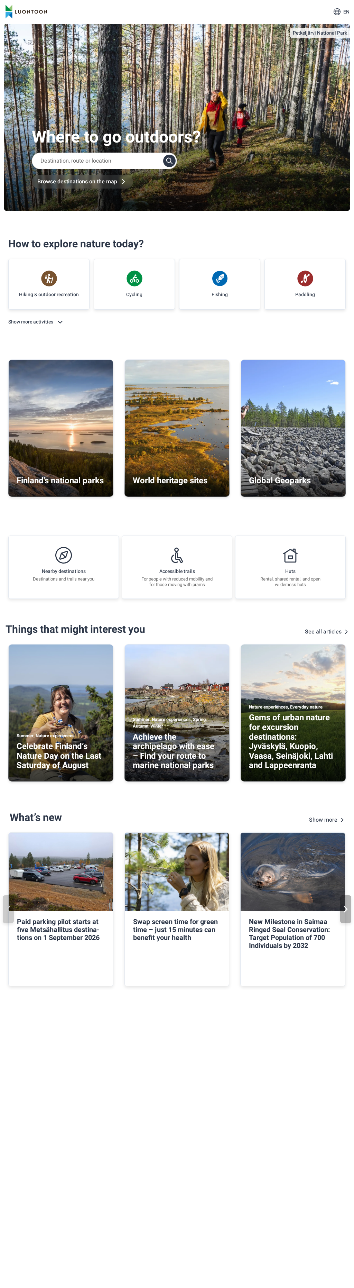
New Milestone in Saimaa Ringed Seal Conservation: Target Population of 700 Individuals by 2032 (289, 934)
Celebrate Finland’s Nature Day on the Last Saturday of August (59, 755)
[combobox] (104, 161)
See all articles (323, 632)
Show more (323, 820)
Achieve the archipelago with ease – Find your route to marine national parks (173, 751)
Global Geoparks (280, 481)
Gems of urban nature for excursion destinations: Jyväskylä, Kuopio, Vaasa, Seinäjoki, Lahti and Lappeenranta (291, 741)
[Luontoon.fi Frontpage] (26, 11)
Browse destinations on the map (77, 181)
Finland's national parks (60, 481)
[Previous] (8, 909)
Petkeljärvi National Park (320, 33)
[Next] (345, 909)
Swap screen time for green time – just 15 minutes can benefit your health (175, 930)
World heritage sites (170, 481)
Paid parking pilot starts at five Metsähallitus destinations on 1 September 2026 (58, 930)
